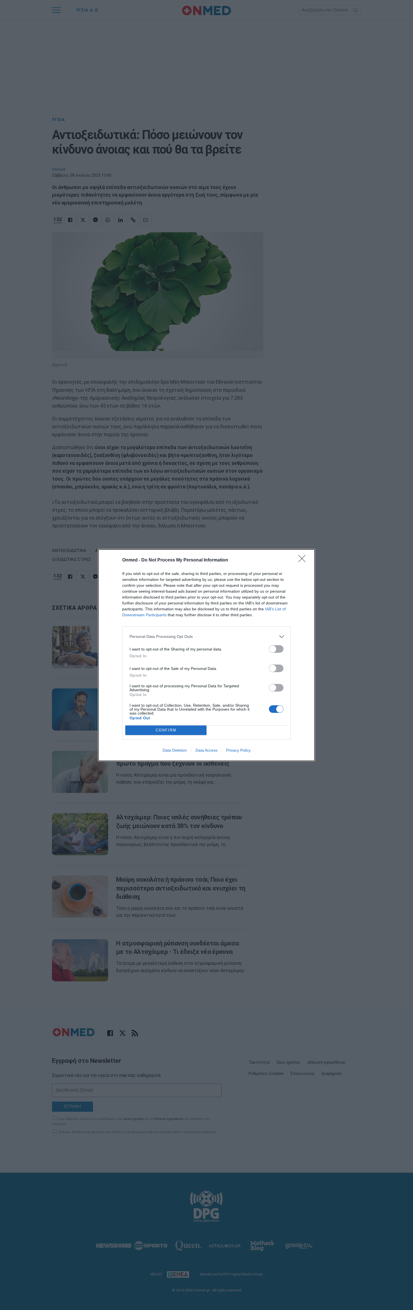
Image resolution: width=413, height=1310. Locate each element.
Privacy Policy (238, 750)
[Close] (303, 560)
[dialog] (206, 655)
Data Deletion (175, 750)
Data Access (206, 750)
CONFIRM (166, 730)
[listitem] (206, 637)
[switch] (276, 649)
